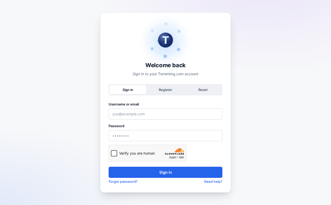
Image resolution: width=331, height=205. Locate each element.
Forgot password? (123, 181)
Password (116, 126)
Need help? (213, 181)
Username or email (124, 104)
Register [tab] (165, 90)
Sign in (165, 172)
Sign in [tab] (128, 90)
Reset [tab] (203, 90)
